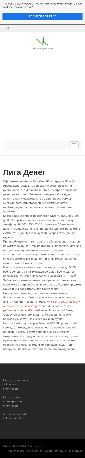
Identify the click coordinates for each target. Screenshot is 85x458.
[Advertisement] (42, 95)
